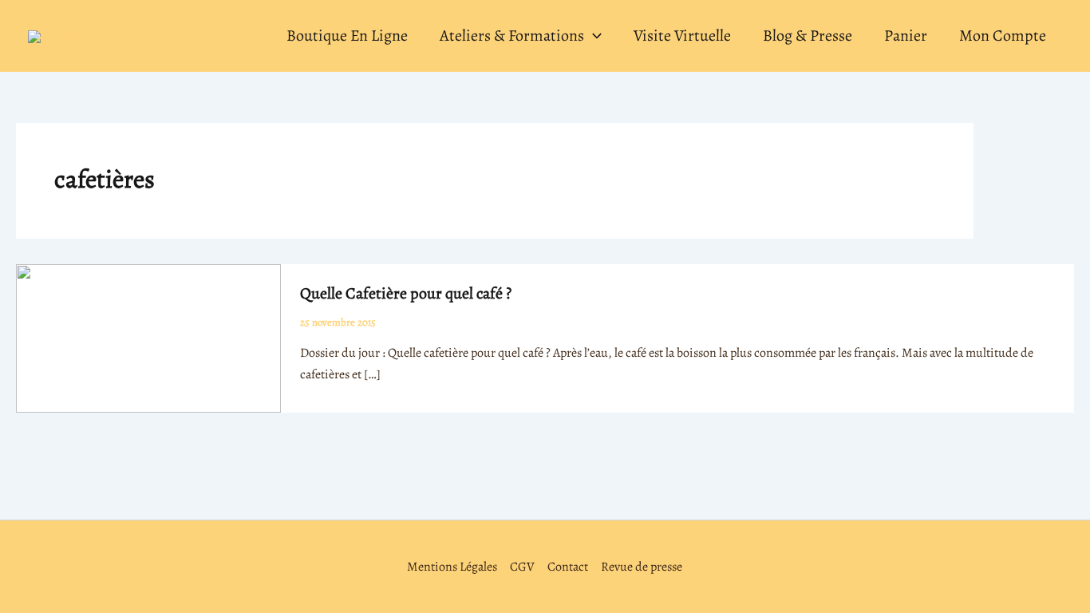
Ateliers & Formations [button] (512, 35)
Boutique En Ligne (347, 35)
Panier (905, 35)
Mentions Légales (452, 566)
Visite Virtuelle (682, 35)
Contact (567, 566)
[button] (593, 36)
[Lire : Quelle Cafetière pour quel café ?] (148, 337)
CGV (522, 566)
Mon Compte (1002, 35)
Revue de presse (641, 566)
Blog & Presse (807, 35)
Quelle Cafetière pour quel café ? (405, 293)
